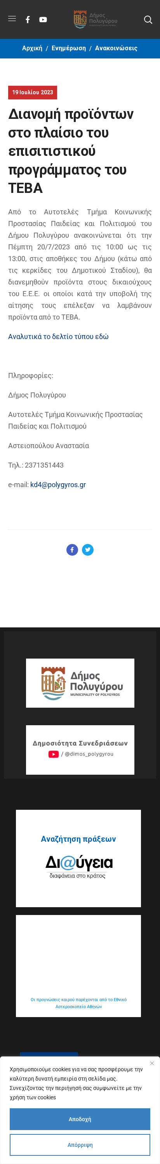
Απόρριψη (80, 1145)
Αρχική (32, 48)
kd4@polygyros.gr (58, 484)
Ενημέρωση (69, 48)
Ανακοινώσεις (116, 48)
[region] (80, 1110)
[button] (148, 19)
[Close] (152, 1063)
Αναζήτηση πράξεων (78, 839)
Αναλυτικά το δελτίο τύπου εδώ (58, 336)
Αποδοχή (80, 1119)
